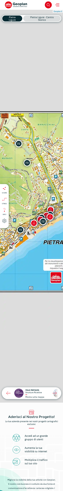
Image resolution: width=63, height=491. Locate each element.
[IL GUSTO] (20, 230)
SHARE (4, 193)
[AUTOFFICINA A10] (19, 144)
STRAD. (4, 204)
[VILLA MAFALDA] (27, 163)
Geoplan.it (58, 11)
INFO (4, 214)
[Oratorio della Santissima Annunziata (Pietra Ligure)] (34, 223)
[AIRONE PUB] (43, 221)
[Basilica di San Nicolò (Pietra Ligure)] (50, 217)
